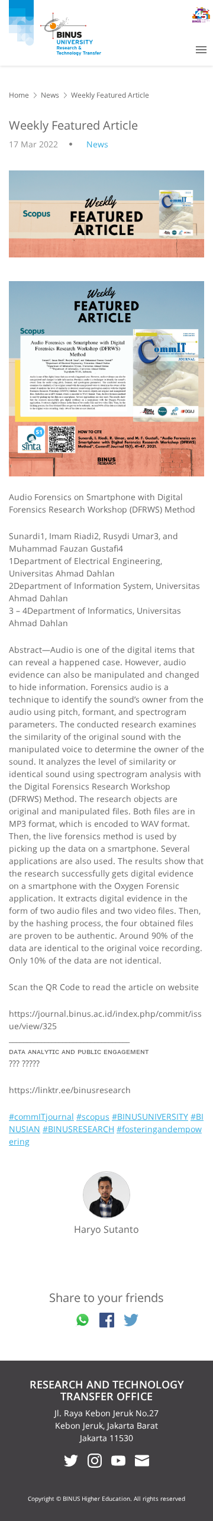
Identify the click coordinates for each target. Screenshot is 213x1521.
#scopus (92, 1116)
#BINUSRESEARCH (78, 1129)
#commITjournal (41, 1116)
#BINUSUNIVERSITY (150, 1116)
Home (19, 95)
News (50, 95)
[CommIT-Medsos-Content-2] (106, 378)
